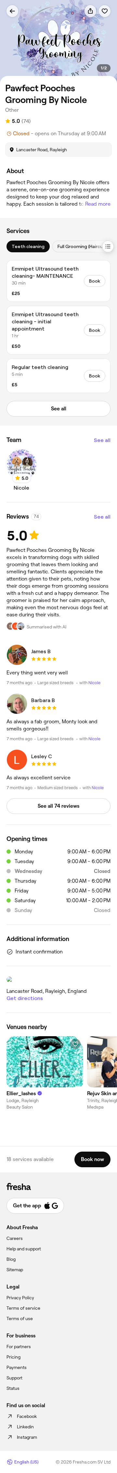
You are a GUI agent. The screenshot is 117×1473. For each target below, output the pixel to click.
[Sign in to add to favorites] (104, 11)
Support (14, 1377)
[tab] (28, 246)
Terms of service (23, 1308)
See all (102, 440)
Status (13, 1388)
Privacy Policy (20, 1297)
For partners (18, 1346)
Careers (14, 1238)
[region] (58, 42)
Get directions (24, 998)
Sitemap (14, 1269)
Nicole (94, 682)
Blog (11, 1259)
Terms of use (19, 1318)
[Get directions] (58, 979)
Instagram (27, 1437)
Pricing (13, 1357)
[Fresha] (58, 1186)
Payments (16, 1367)
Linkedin (25, 1426)
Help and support (23, 1248)
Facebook (27, 1416)
